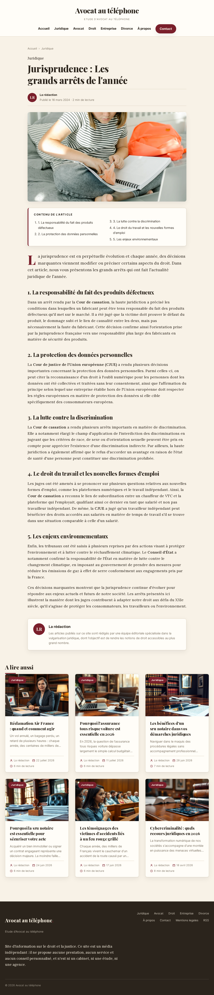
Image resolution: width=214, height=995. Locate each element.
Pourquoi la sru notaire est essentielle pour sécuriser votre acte (31, 833)
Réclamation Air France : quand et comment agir (32, 725)
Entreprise (108, 28)
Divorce (127, 28)
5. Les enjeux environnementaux (135, 239)
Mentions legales (187, 920)
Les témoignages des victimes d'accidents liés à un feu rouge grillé (102, 833)
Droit (92, 28)
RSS (206, 920)
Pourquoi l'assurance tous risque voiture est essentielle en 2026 (100, 728)
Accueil (44, 28)
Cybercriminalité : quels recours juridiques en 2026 (175, 830)
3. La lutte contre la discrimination (136, 221)
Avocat (78, 28)
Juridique (61, 28)
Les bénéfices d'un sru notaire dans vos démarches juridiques (170, 728)
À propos (144, 28)
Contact (166, 29)
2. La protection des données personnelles (68, 234)
